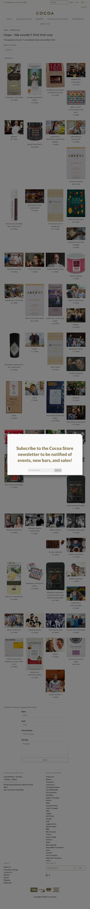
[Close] (82, 434)
